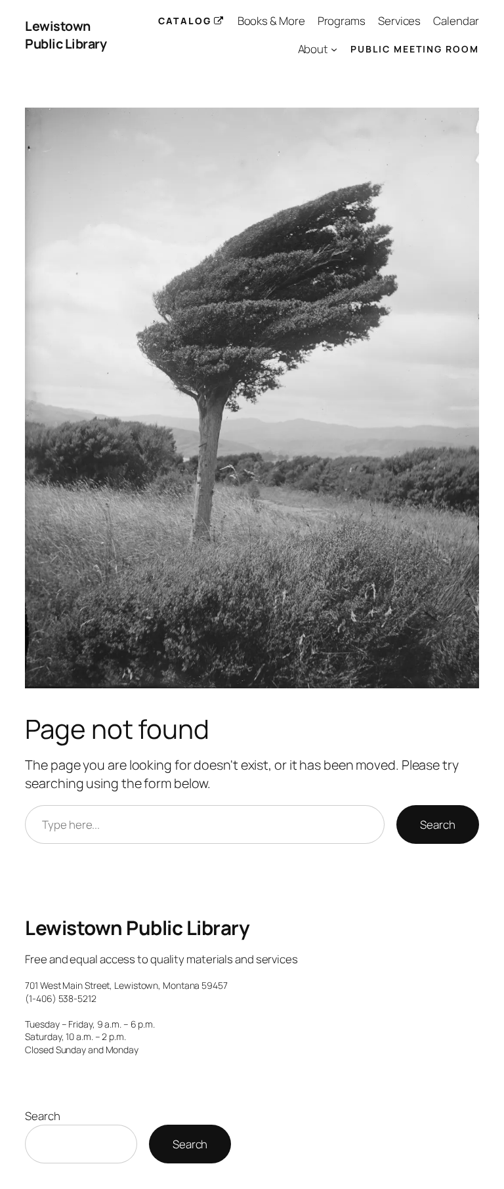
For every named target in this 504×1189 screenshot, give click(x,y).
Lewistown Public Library (65, 35)
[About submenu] (334, 49)
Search (437, 824)
